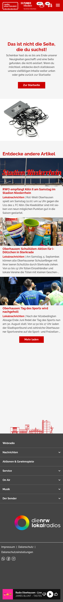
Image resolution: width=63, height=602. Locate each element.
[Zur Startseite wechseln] (10, 5)
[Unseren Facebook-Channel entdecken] (8, 559)
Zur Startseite (31, 85)
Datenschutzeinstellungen (17, 552)
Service (7, 470)
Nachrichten (10, 452)
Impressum (8, 546)
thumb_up (56, 594)
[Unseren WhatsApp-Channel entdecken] (3, 559)
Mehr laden (31, 339)
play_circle (50, 594)
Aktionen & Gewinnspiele (18, 461)
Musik (6, 489)
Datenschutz (25, 546)
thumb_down (44, 594)
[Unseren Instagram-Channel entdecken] (14, 559)
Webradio (9, 443)
